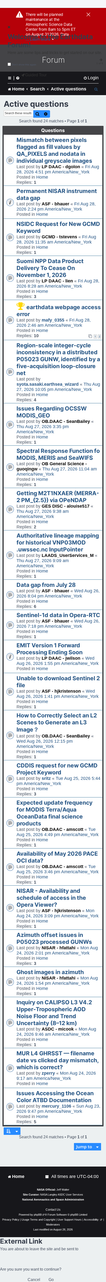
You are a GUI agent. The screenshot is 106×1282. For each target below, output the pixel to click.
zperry (48, 1073)
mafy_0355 (53, 320)
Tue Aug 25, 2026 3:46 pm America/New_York (58, 869)
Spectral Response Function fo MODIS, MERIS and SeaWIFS (58, 454)
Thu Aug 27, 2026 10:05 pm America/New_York (58, 387)
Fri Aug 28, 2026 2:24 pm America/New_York (56, 206)
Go (51, 1280)
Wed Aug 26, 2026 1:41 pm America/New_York (58, 694)
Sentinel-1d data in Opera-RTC (58, 615)
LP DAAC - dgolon (61, 166)
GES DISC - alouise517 (65, 506)
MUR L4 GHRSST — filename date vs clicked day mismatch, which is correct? (58, 1060)
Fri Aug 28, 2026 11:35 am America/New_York (56, 239)
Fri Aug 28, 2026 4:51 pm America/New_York (58, 169)
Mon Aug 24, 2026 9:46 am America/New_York (56, 1032)
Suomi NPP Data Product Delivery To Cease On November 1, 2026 (50, 268)
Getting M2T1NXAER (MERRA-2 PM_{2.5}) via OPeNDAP (58, 497)
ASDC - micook (58, 1029)
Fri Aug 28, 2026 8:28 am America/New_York (58, 283)
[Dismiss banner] (88, 14)
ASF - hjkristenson (61, 691)
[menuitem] (91, 78)
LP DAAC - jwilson (61, 658)
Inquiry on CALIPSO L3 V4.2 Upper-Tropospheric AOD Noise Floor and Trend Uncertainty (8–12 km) (54, 1013)
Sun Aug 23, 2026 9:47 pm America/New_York (58, 1109)
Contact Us (53, 1209)
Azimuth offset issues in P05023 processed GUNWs (54, 938)
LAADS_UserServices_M (68, 555)
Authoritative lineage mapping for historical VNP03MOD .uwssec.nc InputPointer (58, 542)
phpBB (38, 1214)
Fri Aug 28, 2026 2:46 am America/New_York (54, 323)
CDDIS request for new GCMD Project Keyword (57, 769)
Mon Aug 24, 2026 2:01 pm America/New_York (57, 950)
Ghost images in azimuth (50, 972)
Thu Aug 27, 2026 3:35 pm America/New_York (43, 429)
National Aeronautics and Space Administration (53, 1199)
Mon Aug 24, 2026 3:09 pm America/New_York (58, 913)
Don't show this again (24, 64)
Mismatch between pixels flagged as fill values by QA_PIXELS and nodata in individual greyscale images (54, 150)
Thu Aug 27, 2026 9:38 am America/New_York (43, 514)
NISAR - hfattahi (58, 947)
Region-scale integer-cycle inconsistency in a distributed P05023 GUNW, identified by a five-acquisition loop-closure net (58, 359)
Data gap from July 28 (46, 584)
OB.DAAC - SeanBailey (66, 421)
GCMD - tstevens (59, 236)
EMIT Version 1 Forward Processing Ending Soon (50, 649)
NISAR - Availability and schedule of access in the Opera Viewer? (51, 897)
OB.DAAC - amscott (62, 829)
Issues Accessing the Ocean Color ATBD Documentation (55, 1097)
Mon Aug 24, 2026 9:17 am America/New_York (56, 1076)
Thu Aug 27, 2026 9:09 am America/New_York (43, 563)
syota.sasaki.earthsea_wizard (48, 384)
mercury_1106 (56, 1106)
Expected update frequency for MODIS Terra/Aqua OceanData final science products (54, 813)
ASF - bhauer (55, 203)
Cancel (34, 1280)
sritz (46, 778)
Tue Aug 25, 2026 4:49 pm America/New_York (58, 832)
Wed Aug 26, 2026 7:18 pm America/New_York (58, 624)
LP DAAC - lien (57, 280)
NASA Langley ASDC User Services (61, 1194)
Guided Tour (36, 75)
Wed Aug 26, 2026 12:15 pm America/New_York (45, 744)
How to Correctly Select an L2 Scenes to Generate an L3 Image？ (57, 722)
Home (42, 177)
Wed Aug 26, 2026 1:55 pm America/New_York (58, 661)
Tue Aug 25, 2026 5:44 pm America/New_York (58, 781)
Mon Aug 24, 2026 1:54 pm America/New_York (57, 981)
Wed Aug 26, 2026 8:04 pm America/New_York (58, 593)
